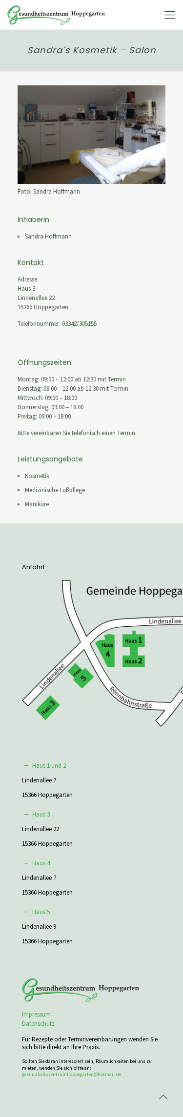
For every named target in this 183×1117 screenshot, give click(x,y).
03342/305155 (79, 323)
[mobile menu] (170, 14)
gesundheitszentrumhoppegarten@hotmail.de (71, 1074)
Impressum (36, 1014)
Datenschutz (38, 1023)
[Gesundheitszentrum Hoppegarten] (56, 14)
